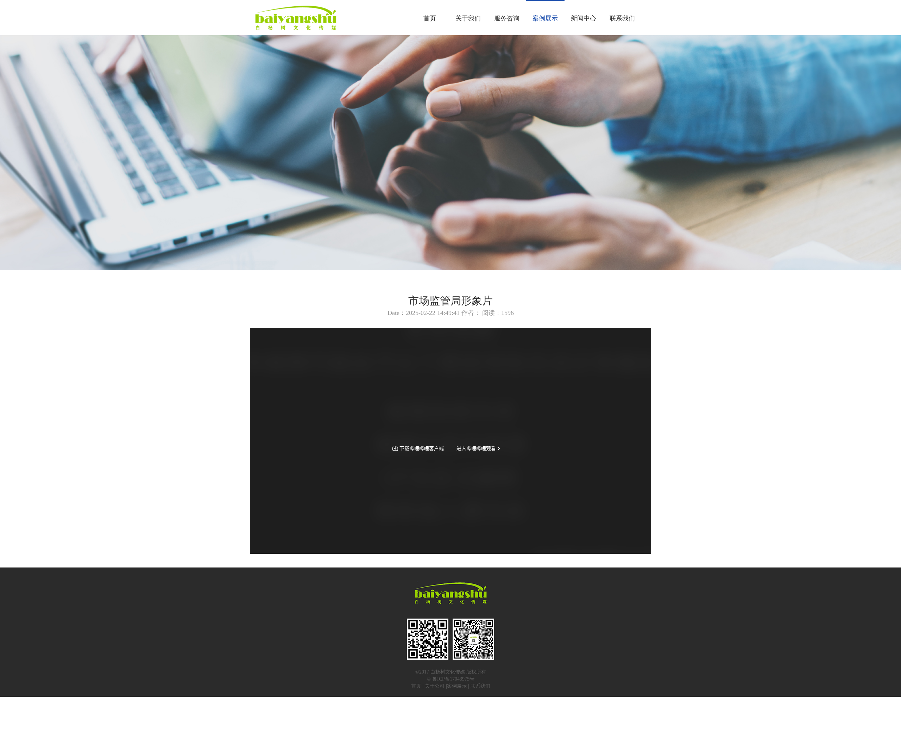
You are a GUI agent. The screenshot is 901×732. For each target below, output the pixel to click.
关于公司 (435, 686)
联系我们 (622, 18)
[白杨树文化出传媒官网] (295, 17)
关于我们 (468, 18)
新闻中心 (583, 18)
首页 (429, 18)
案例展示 (545, 18)
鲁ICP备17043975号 (453, 679)
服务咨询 (506, 18)
